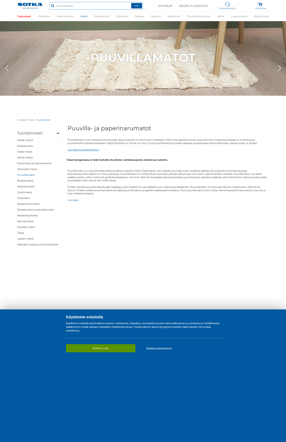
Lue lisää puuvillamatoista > (84, 149)
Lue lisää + (73, 200)
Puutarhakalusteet (198, 16)
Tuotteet (21, 120)
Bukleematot (25, 180)
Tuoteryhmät (30, 133)
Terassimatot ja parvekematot (35, 209)
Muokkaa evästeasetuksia (159, 348)
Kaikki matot (25, 140)
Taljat (20, 232)
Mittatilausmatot (27, 215)
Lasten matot (25, 238)
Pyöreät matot (26, 227)
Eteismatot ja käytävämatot (34, 163)
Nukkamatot (25, 145)
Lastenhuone (239, 16)
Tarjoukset (24, 16)
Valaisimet (174, 16)
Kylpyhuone (261, 16)
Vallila (220, 16)
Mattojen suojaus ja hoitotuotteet (37, 244)
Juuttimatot (24, 192)
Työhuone (122, 16)
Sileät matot (24, 151)
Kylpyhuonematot (28, 203)
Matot (84, 16)
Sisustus (156, 16)
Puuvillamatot (43, 120)
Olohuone (44, 16)
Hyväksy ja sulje (101, 348)
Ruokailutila (101, 16)
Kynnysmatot (25, 221)
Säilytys (139, 16)
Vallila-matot (25, 157)
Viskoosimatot (26, 186)
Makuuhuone (65, 16)
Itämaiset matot (27, 169)
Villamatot (23, 198)
